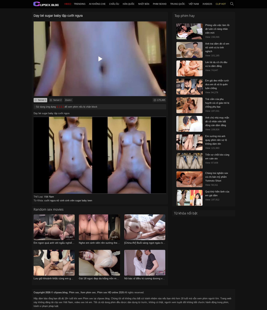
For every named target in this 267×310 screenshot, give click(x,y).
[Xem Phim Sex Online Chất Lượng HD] (46, 5)
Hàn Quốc (129, 4)
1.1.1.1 (60, 106)
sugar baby (81, 200)
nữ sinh (60, 200)
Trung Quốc (177, 4)
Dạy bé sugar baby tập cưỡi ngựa (58, 15)
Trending (79, 4)
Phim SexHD (160, 4)
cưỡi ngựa (50, 200)
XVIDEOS (207, 4)
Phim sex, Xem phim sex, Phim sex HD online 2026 (96, 292)
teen (90, 200)
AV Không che (97, 4)
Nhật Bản (143, 4)
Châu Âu (114, 4)
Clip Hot (221, 4)
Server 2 (57, 100)
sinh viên (70, 200)
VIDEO (67, 4)
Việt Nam (194, 4)
